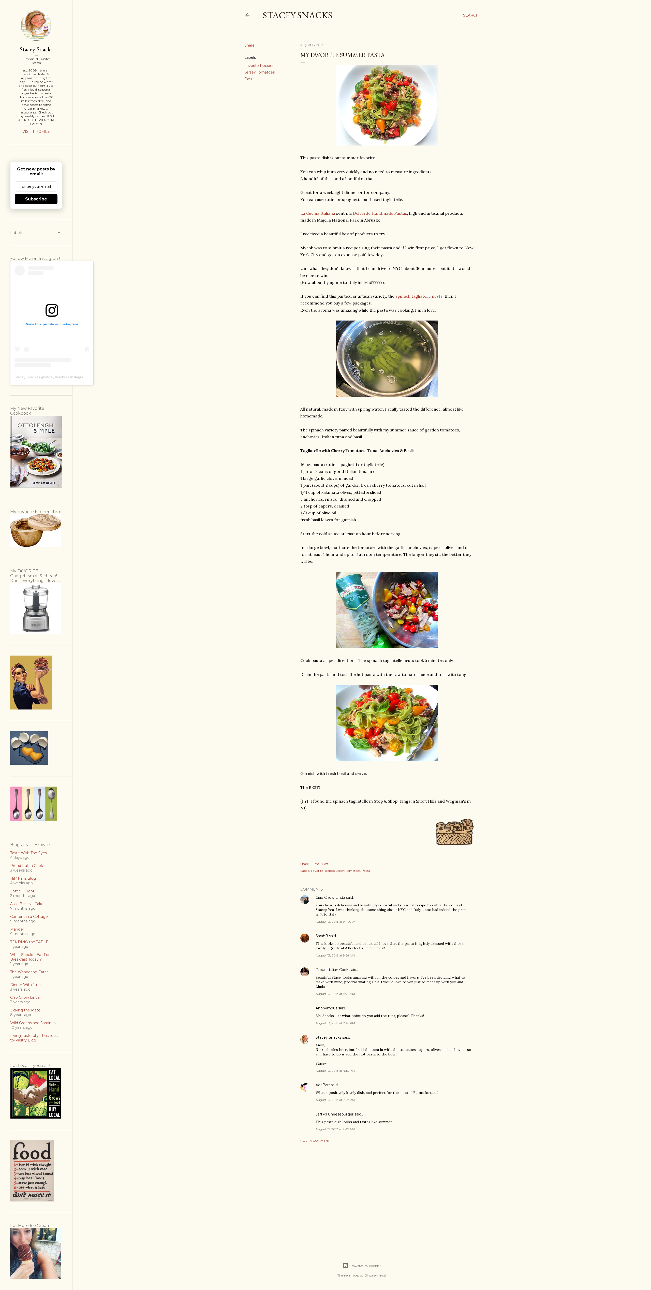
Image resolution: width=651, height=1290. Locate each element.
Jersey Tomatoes (259, 72)
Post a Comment (315, 1140)
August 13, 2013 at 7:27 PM (335, 1100)
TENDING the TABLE (29, 942)
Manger (17, 929)
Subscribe (36, 199)
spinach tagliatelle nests (418, 296)
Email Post (321, 864)
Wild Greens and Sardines (32, 1023)
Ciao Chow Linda (330, 897)
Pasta (249, 79)
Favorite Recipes (259, 65)
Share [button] (249, 45)
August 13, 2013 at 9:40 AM (336, 921)
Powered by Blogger (366, 1266)
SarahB (322, 936)
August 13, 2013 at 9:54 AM (335, 955)
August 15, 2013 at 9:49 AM (335, 1129)
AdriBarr (323, 1085)
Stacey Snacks (297, 15)
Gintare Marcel (375, 1275)
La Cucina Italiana (317, 213)
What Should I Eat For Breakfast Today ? (30, 957)
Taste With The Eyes (28, 853)
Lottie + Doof (22, 891)
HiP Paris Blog (23, 878)
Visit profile (36, 131)
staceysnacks (55, 377)
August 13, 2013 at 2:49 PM (335, 1023)
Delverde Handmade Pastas (380, 213)
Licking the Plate (25, 1010)
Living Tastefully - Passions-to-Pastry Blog (34, 1037)
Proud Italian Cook (332, 969)
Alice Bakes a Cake (26, 904)
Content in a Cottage (29, 916)
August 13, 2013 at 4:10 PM (335, 1070)
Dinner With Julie (25, 984)
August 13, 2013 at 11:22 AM (335, 994)
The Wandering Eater (29, 972)
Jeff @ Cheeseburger (334, 1114)
